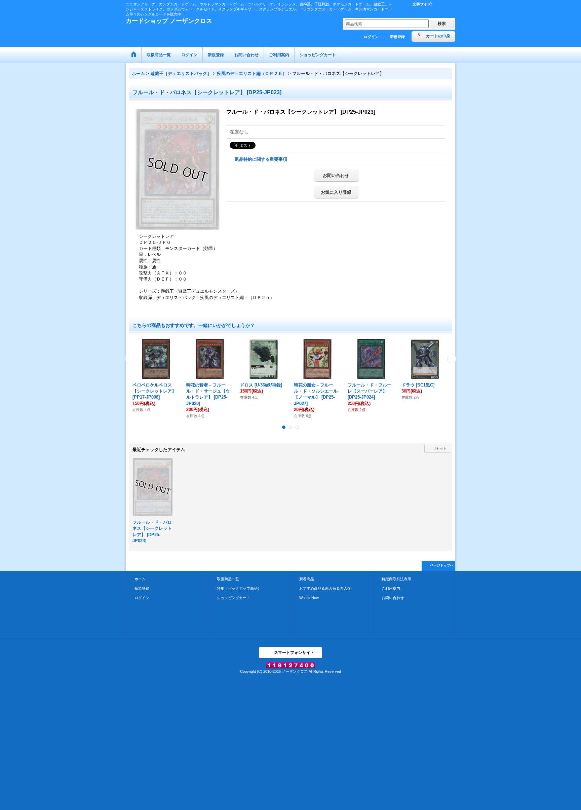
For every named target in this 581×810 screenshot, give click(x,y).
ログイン (371, 37)
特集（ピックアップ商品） (239, 588)
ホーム (140, 579)
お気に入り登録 (336, 192)
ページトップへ (442, 565)
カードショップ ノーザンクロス (169, 20)
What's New (309, 598)
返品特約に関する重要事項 (261, 159)
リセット (440, 448)
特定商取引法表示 (396, 579)
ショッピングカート (233, 598)
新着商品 (306, 579)
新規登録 (397, 37)
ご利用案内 (391, 588)
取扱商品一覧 (228, 579)
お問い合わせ (336, 175)
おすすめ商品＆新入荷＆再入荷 (325, 588)
